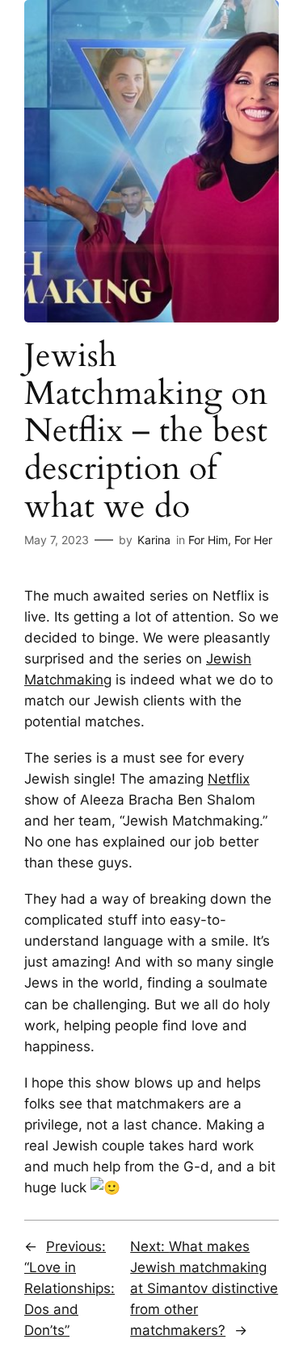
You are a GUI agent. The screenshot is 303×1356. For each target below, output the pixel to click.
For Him (208, 540)
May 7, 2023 (56, 540)
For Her (253, 540)
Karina (153, 540)
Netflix (229, 779)
